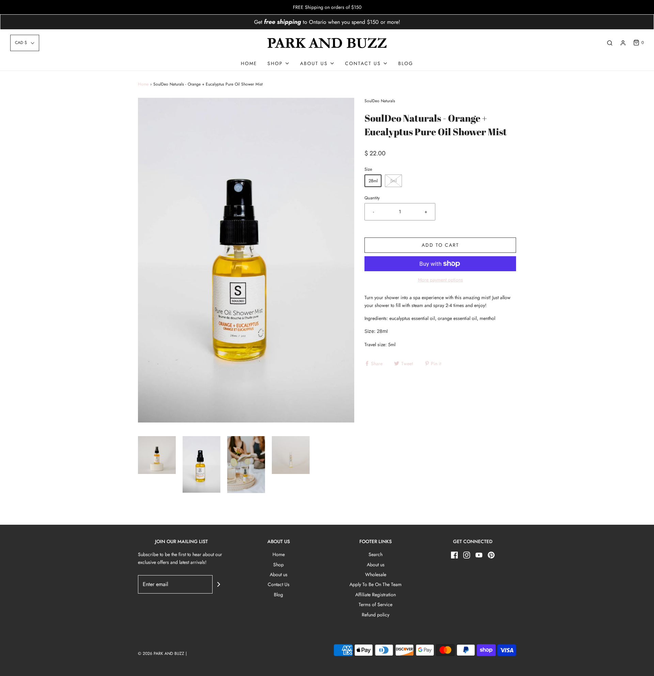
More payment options (440, 279)
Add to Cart (440, 245)
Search (376, 554)
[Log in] (623, 43)
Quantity (372, 198)
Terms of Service (375, 604)
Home (249, 63)
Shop (278, 564)
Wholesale (375, 574)
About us (278, 574)
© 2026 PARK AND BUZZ (161, 653)
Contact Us (279, 584)
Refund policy (375, 614)
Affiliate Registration (375, 594)
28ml (373, 181)
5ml (393, 181)
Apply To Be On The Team (375, 584)
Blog (405, 63)
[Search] (610, 43)
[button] (24, 43)
